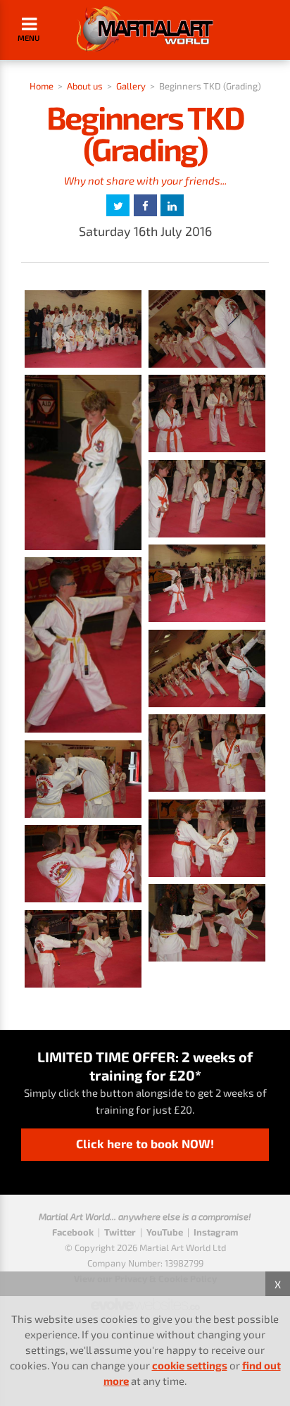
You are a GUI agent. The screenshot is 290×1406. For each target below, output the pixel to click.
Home (41, 86)
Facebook (73, 1232)
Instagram (216, 1232)
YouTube (164, 1232)
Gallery (131, 86)
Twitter (120, 1232)
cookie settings (189, 1365)
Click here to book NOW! (145, 1143)
